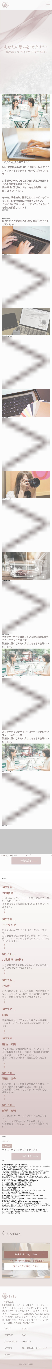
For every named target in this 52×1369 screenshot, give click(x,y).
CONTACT (26, 1342)
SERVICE (9, 1335)
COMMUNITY (11, 1342)
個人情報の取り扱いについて (34, 1348)
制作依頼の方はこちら (26, 1254)
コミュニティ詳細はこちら (26, 1266)
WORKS (8, 1348)
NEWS (25, 1329)
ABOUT (8, 1329)
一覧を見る (26, 860)
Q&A (24, 1335)
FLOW (7, 1355)
